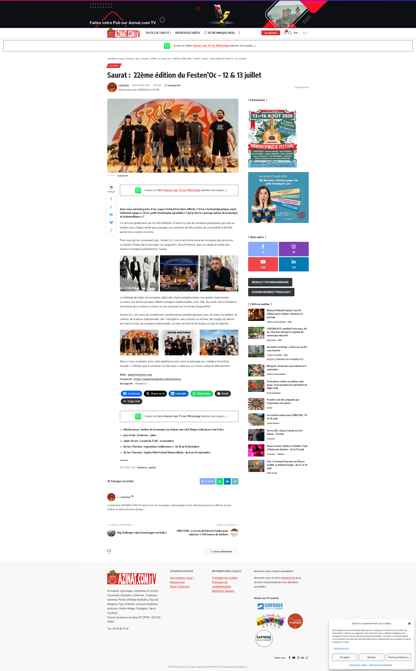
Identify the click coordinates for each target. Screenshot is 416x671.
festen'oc (142, 467)
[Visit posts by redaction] (112, 87)
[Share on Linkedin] (111, 214)
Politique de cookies (358, 665)
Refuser (372, 657)
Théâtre (280, 454)
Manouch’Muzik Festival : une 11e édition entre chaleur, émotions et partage (285, 314)
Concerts (271, 438)
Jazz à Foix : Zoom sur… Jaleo (140, 435)
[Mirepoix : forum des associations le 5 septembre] (256, 370)
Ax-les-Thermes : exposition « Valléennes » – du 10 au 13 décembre (161, 446)
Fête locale (272, 473)
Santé (269, 407)
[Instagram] (294, 249)
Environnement (274, 393)
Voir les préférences (398, 657)
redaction (124, 85)
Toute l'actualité (274, 355)
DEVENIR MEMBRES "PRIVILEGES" (271, 292)
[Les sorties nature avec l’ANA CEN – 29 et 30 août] (256, 419)
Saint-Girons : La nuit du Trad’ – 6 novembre (149, 441)
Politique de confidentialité (380, 665)
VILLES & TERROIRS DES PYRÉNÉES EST (285, 359)
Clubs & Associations (276, 322)
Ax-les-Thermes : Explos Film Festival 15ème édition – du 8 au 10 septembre (167, 452)
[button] (409, 623)
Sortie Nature (273, 423)
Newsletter (177, 582)
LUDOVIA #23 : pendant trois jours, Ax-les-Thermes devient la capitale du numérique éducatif (287, 332)
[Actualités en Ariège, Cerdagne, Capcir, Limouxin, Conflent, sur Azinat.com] (123, 33)
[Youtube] (263, 264)
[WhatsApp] (307, 658)
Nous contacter (180, 586)
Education (271, 340)
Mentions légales (223, 591)
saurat (152, 467)
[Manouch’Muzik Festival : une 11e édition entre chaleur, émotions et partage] (256, 315)
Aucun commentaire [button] (223, 551)
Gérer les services (341, 648)
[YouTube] (294, 658)
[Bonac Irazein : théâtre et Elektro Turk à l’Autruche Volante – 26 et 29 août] (256, 450)
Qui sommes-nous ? (182, 577)
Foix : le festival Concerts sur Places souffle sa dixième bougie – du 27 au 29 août (287, 465)
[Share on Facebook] (111, 199)
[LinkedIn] (294, 264)
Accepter (345, 657)
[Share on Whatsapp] (111, 207)
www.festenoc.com (140, 374)
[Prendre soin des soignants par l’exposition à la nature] (256, 404)
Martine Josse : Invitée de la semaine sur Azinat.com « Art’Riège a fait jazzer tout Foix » (174, 429)
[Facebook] (263, 249)
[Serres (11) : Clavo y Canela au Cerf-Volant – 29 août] (256, 435)
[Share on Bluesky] (111, 222)
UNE (289, 322)
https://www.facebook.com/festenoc (157, 379)
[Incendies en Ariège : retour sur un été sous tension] (256, 351)
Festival (114, 65)
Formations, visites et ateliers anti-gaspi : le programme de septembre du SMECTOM (287, 385)
